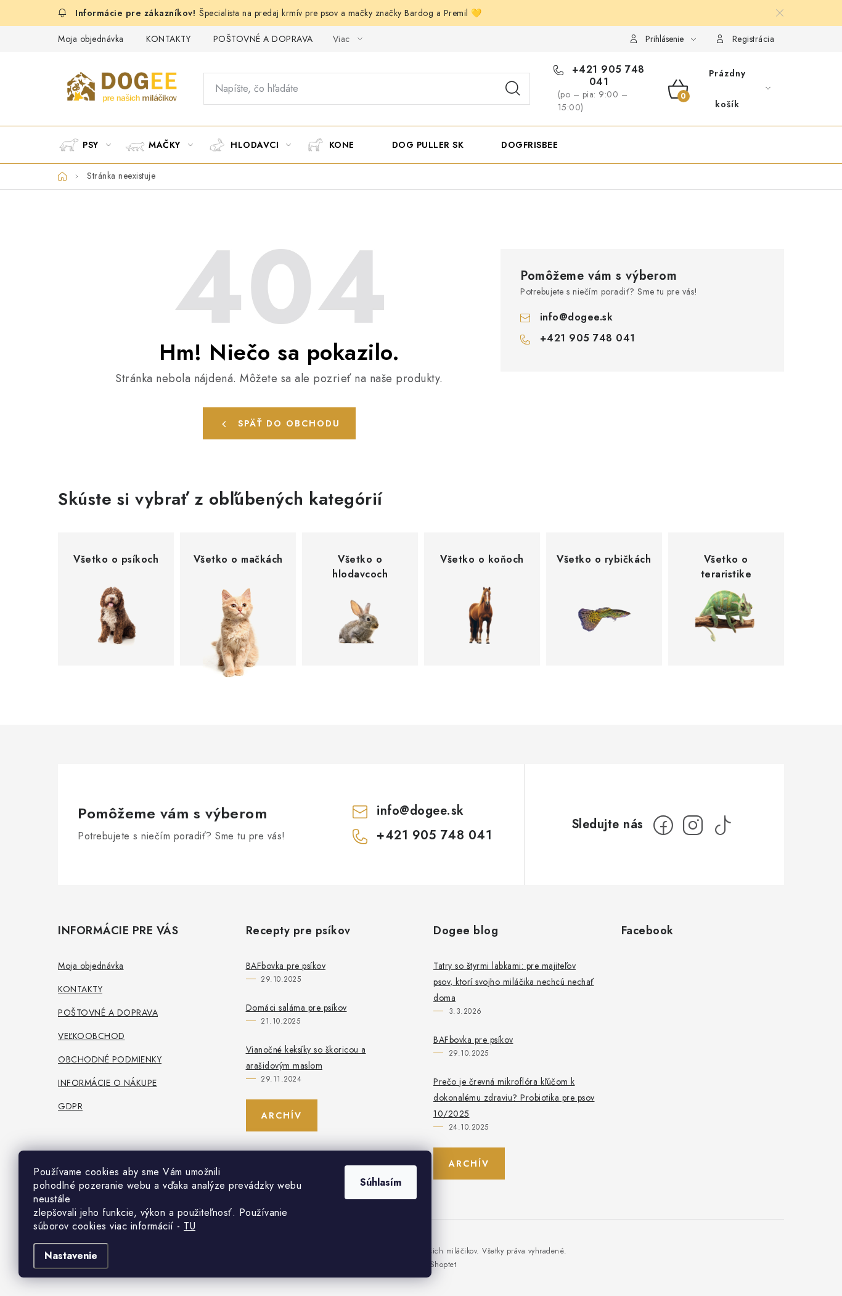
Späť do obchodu (289, 423)
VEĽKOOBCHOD (91, 1036)
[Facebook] (663, 825)
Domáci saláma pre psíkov (296, 1007)
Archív (281, 1115)
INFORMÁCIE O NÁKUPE (107, 1083)
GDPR (70, 1106)
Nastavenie (70, 1256)
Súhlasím (380, 1182)
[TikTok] (722, 825)
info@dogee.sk (576, 317)
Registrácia (753, 39)
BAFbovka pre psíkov (286, 966)
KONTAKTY (168, 39)
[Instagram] (693, 825)
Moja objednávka (91, 39)
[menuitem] (90, 144)
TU (189, 1226)
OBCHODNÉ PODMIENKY (109, 1059)
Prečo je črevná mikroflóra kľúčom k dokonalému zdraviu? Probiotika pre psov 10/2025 (514, 1097)
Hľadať (513, 89)
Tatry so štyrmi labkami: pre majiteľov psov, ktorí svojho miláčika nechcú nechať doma (513, 982)
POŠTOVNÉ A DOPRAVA (263, 39)
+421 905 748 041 (606, 75)
